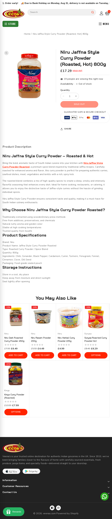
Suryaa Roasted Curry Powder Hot (95, 339)
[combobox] (61, 12)
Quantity (65, 90)
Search (93, 12)
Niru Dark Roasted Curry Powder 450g (14, 339)
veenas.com (49, 513)
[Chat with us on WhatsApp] (104, 497)
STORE (12, 24)
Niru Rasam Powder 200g (41, 339)
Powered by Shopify (67, 513)
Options (96, 355)
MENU (106, 24)
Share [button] (67, 129)
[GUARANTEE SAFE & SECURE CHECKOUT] (85, 118)
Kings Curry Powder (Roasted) (14, 396)
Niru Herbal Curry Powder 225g (66, 339)
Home (27, 33)
